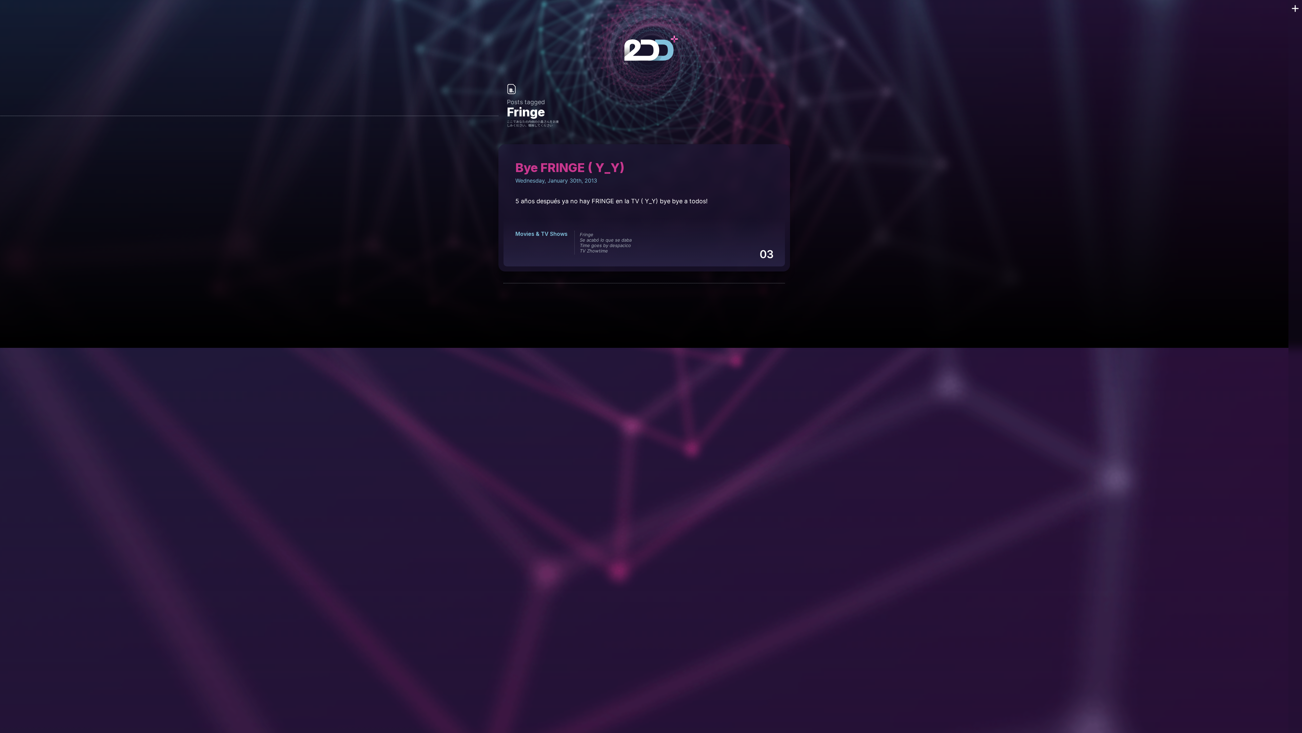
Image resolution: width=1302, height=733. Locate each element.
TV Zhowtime (594, 250)
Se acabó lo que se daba (606, 240)
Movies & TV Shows (541, 233)
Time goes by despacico (605, 245)
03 (766, 254)
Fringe (586, 234)
